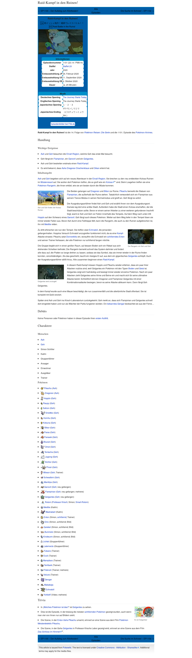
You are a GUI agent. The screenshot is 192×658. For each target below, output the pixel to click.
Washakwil (50, 511)
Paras (47, 432)
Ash (42, 153)
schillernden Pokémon (95, 611)
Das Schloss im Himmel (49, 631)
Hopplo (41, 217)
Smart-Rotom (82, 502)
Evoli (45, 555)
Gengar (48, 579)
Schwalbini (49, 477)
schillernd (61, 517)
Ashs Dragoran (69, 168)
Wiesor (46, 472)
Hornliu (46, 417)
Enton (121, 236)
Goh (51, 153)
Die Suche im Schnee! (131, 10)
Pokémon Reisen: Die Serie (97, 132)
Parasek (48, 437)
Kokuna (46, 422)
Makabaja (48, 584)
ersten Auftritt (102, 318)
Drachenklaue (82, 168)
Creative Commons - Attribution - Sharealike (117, 647)
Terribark (48, 565)
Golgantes (88, 158)
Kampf (120, 233)
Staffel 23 (67, 66)
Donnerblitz (71, 236)
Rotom (48, 502)
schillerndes (112, 236)
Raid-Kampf (82, 163)
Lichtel (46, 541)
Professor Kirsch (60, 502)
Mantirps (48, 482)
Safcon (46, 408)
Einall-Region (72, 153)
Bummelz (49, 531)
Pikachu (123, 191)
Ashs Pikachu (69, 620)
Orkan (96, 168)
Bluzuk (46, 441)
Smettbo (49, 412)
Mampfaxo (48, 560)
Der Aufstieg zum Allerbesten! (64, 10)
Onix (46, 521)
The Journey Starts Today (75, 97)
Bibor (106, 191)
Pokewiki (67, 647)
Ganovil (72, 158)
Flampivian (59, 158)
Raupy (46, 403)
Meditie (47, 224)
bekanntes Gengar (115, 303)
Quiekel (47, 527)
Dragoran (95, 191)
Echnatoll (93, 229)
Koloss (109, 182)
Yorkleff (47, 594)
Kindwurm (48, 536)
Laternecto (49, 546)
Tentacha (48, 451)
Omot (47, 446)
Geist (141, 268)
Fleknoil (47, 569)
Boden (131, 268)
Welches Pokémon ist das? (56, 607)
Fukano (47, 550)
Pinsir (49, 467)
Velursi (46, 574)
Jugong (48, 456)
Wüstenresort (46, 182)
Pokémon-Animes (144, 132)
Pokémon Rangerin (47, 185)
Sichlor (48, 461)
